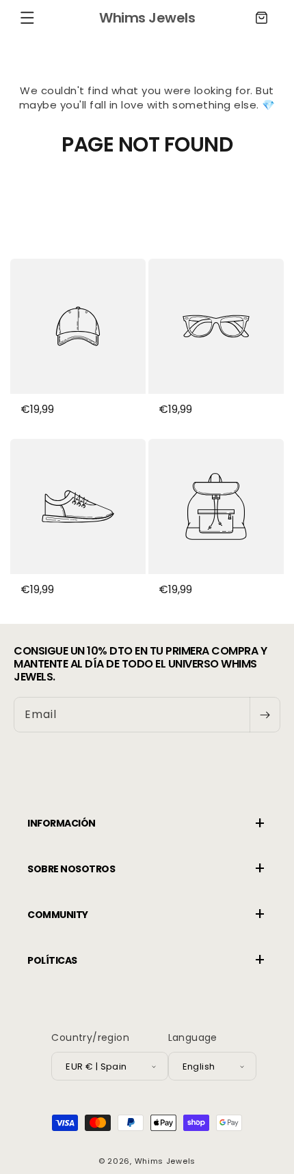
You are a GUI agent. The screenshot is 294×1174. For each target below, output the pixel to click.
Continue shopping (147, 193)
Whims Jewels (165, 1161)
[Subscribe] (265, 714)
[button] (27, 18)
